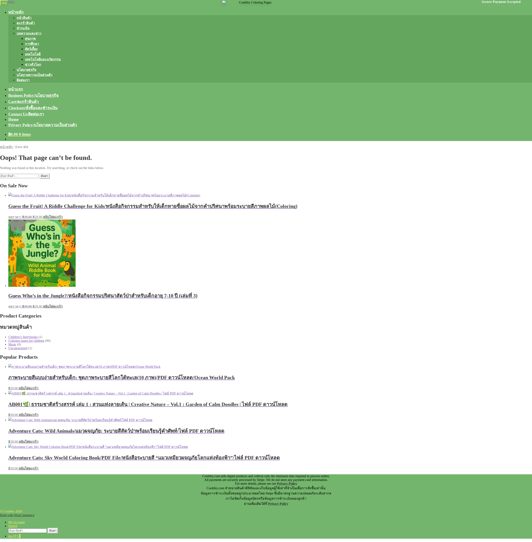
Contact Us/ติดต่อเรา (26, 114)
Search (12, 526)
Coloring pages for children (26, 340)
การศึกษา (32, 43)
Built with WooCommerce (17, 515)
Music (12, 344)
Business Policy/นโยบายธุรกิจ (33, 95)
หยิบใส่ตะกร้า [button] (53, 217)
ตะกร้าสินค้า (26, 23)
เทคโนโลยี (33, 54)
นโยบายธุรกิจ (26, 69)
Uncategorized (17, 348)
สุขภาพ (30, 38)
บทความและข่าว (29, 33)
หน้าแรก (15, 89)
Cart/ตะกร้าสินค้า (23, 101)
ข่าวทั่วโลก (33, 64)
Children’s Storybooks (23, 337)
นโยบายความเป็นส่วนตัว (34, 75)
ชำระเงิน (23, 28)
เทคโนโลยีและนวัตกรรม (43, 59)
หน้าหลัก (16, 12)
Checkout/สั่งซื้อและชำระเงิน (33, 108)
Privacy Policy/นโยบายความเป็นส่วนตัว (42, 125)
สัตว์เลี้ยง (31, 49)
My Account (16, 522)
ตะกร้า (14, 536)
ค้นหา (44, 176)
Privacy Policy (287, 483)
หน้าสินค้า (24, 18)
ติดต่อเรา (23, 80)
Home (13, 119)
